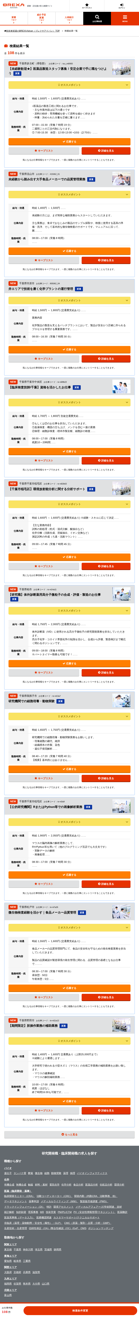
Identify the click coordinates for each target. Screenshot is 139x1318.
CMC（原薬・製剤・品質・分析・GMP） (87, 1223)
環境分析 (119, 1184)
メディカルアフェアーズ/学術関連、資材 (98, 1206)
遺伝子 (8, 1173)
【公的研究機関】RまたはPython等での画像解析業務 (45, 807)
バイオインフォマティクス (92, 1173)
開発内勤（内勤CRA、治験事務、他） (95, 1196)
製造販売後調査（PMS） (94, 1201)
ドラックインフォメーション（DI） (24, 1206)
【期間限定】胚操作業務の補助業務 (33, 1025)
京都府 (17, 1272)
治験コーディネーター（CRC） (54, 1196)
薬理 (65, 1173)
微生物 (39, 1173)
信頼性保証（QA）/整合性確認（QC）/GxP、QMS (57, 1228)
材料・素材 (41, 1184)
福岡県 (8, 1283)
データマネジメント (15, 1201)
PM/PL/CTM (65, 1212)
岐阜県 (17, 1260)
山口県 (45, 1283)
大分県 (36, 1283)
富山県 (8, 1295)
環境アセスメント (63, 1206)
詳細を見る (107, 150)
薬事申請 (34, 1201)
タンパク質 (20, 1173)
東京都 (8, 1249)
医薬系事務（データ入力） (19, 1217)
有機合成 (9, 1184)
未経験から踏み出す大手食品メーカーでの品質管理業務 (47, 179)
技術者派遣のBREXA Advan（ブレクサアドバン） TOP (33, 31)
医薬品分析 (91, 1184)
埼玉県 (39, 1249)
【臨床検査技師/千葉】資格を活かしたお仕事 (40, 387)
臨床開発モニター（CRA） (19, 1196)
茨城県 (48, 1249)
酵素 (30, 1173)
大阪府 (8, 1272)
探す (41, 17)
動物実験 (56, 1173)
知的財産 (21, 1212)
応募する (71, 141)
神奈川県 (28, 1249)
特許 (49, 1206)
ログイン (122, 8)
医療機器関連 (44, 1217)
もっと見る (71, 1134)
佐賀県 (17, 1283)
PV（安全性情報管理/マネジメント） (94, 1212)
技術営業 (51, 1212)
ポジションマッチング (100, 1228)
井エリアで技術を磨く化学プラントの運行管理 (41, 289)
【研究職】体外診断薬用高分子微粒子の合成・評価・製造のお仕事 (55, 594)
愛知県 (8, 1260)
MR (42, 1212)
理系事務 (33, 1212)
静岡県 (57, 1249)
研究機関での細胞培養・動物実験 (32, 701)
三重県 (27, 1260)
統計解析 (9, 1212)
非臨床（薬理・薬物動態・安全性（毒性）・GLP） (33, 1223)
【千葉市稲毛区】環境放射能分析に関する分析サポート (47, 489)
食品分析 (78, 1184)
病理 (72, 1173)
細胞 (46, 1173)
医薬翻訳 (122, 1212)
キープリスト (87, 8)
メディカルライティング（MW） (59, 1201)
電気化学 (54, 1184)
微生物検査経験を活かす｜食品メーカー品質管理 (42, 912)
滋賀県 (36, 1272)
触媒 (30, 1184)
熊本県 (27, 1283)
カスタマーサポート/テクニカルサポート (76, 1217)
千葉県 (17, 1249)
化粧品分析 (106, 1184)
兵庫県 (27, 1272)
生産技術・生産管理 (15, 1228)
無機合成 (21, 1184)
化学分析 (66, 1184)
